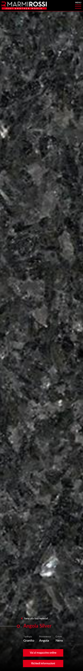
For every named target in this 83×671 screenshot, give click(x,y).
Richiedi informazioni (43, 663)
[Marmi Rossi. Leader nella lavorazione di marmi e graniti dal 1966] (24, 5)
